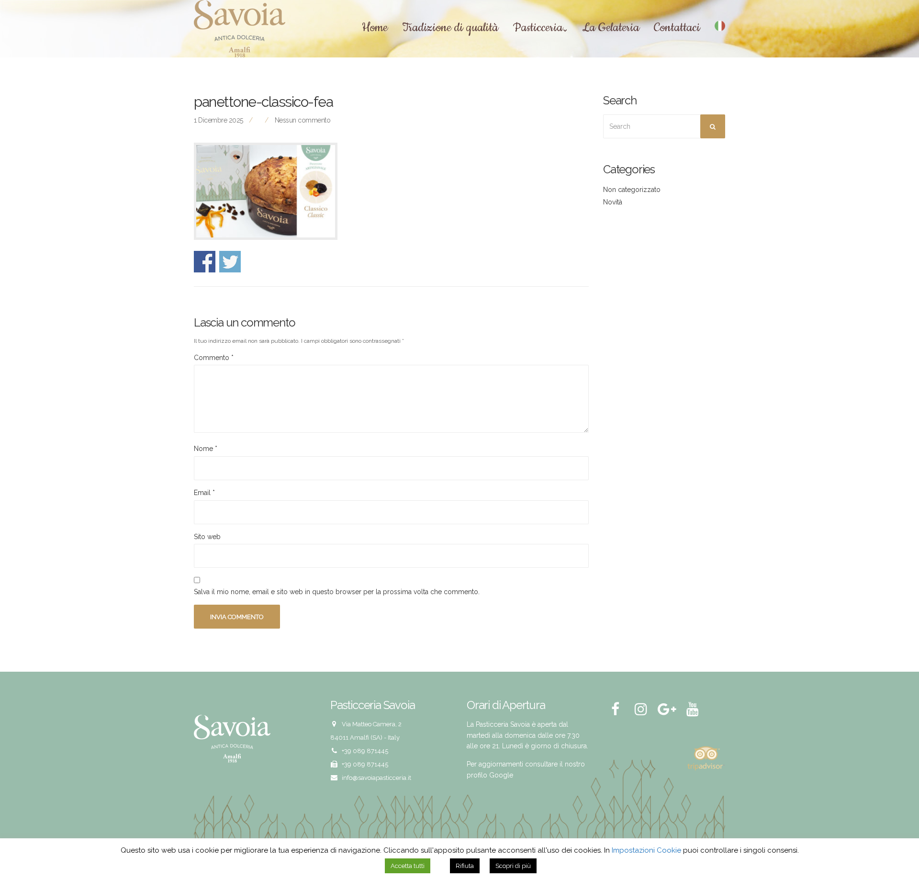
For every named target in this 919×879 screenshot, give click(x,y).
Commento (214, 357)
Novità (612, 202)
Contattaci (677, 28)
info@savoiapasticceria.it (376, 777)
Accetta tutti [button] (408, 865)
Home (375, 28)
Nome (205, 448)
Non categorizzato (632, 189)
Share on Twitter (230, 261)
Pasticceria (538, 28)
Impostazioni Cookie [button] (646, 850)
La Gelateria (610, 28)
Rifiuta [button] (465, 865)
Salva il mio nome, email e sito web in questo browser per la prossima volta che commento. (337, 592)
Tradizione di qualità (450, 28)
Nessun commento (303, 120)
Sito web (207, 537)
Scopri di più (513, 865)
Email (204, 492)
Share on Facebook (204, 261)
